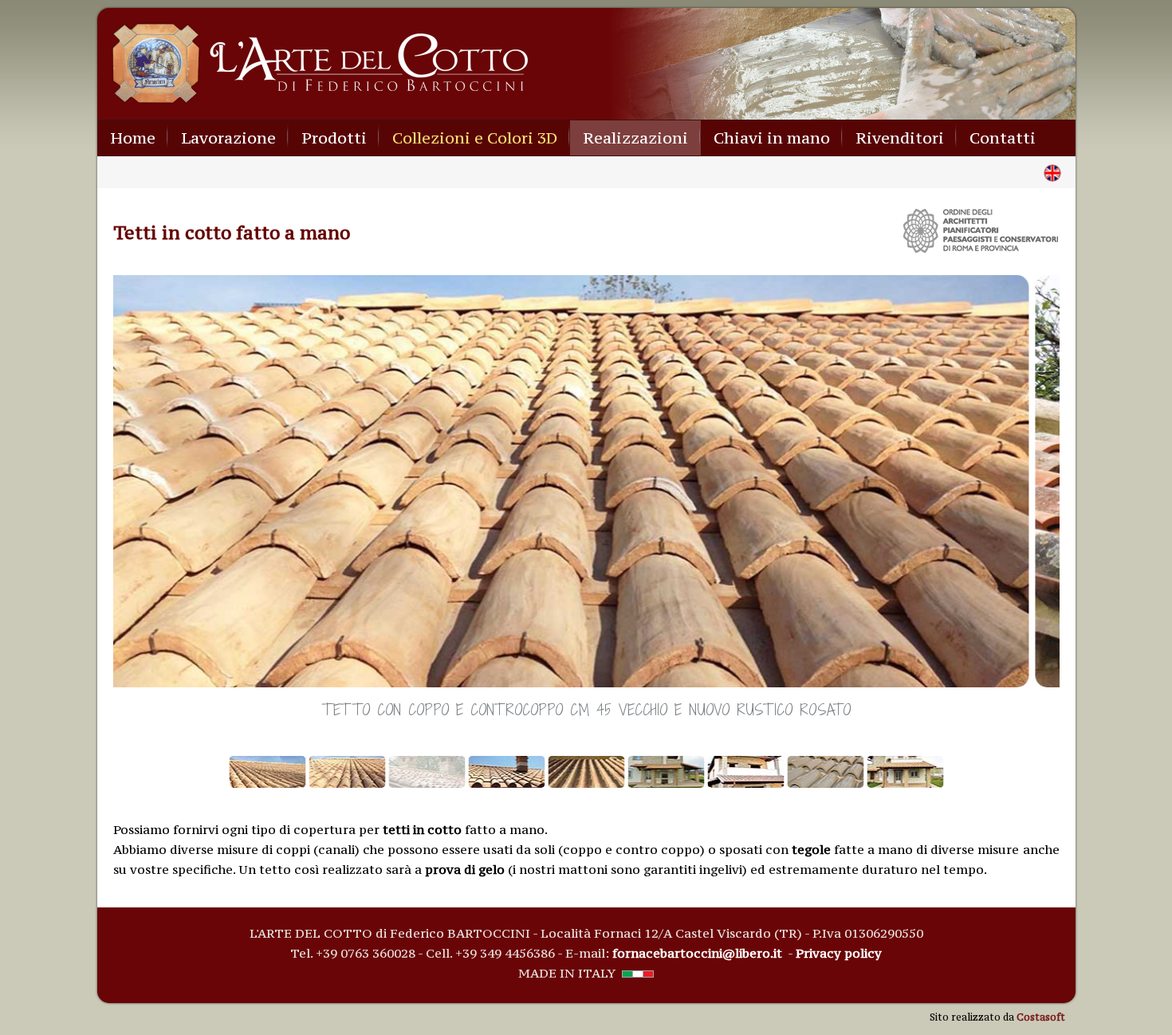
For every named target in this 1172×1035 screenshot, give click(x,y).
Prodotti (334, 138)
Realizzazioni (635, 138)
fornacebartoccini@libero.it (697, 953)
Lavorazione (228, 138)
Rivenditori (899, 138)
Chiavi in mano (772, 138)
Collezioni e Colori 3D (474, 138)
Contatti (1002, 138)
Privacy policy (839, 953)
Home (132, 138)
